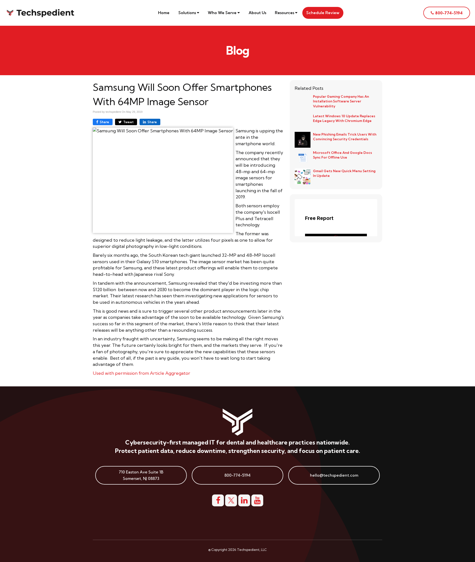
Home (163, 12)
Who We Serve (223, 12)
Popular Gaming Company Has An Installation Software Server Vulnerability (341, 101)
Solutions (187, 12)
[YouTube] (257, 499)
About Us (257, 12)
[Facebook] (218, 499)
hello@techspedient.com (334, 475)
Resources (285, 12)
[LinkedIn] (244, 499)
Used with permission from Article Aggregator (141, 373)
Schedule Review (322, 12)
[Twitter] (231, 499)
